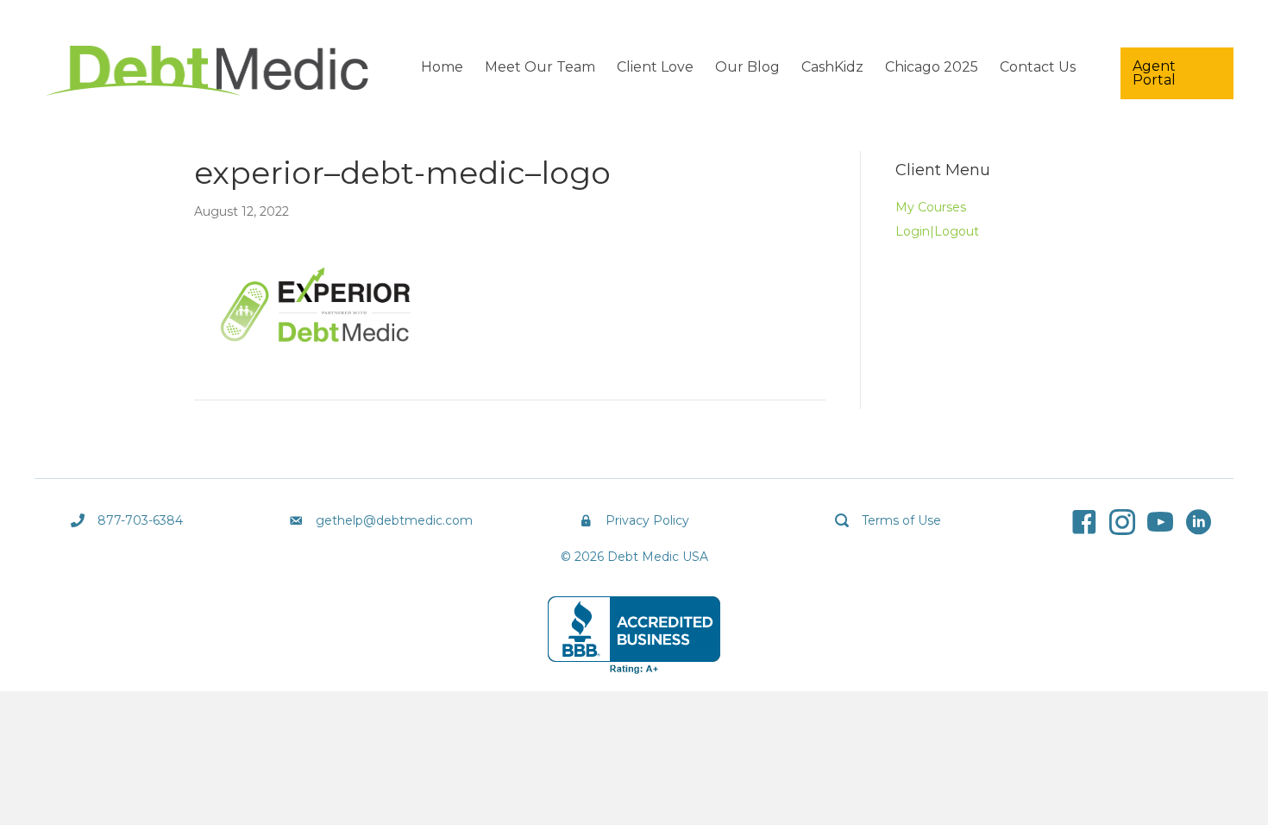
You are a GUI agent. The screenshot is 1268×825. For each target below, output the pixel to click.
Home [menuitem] (442, 67)
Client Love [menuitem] (655, 67)
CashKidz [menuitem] (832, 67)
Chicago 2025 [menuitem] (931, 67)
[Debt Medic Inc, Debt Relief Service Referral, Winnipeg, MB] (634, 635)
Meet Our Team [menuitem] (540, 67)
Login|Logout (937, 231)
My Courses (930, 207)
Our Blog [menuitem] (747, 67)
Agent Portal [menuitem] (1154, 73)
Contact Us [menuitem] (1038, 67)
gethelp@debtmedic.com (394, 520)
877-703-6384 (140, 520)
